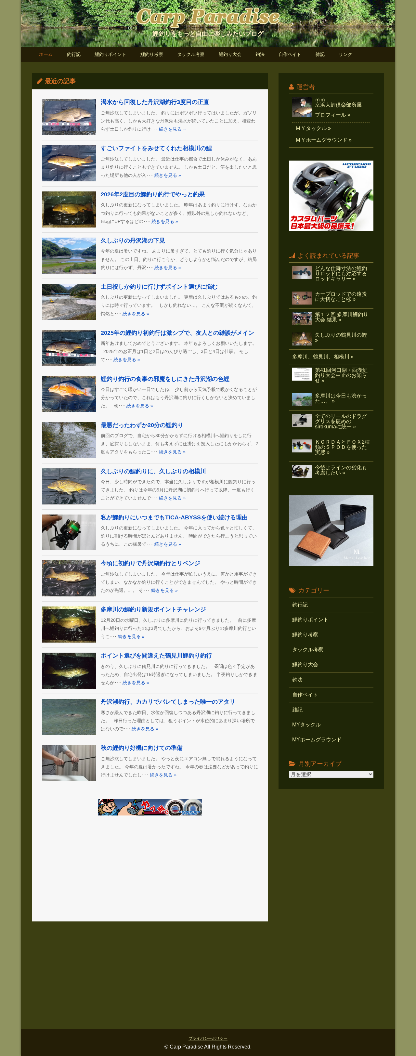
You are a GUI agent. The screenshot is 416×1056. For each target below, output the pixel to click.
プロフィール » (332, 115)
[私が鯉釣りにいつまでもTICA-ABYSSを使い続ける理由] (69, 533)
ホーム (46, 54)
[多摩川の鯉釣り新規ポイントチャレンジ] (69, 624)
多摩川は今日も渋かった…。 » (341, 398)
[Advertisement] (150, 869)
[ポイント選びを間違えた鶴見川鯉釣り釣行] (69, 671)
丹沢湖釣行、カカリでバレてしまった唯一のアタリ (168, 701)
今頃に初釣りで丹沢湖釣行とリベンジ (150, 563)
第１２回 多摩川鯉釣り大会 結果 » (341, 317)
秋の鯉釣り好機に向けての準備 (142, 748)
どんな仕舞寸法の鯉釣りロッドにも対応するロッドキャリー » (341, 273)
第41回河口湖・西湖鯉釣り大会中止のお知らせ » (341, 375)
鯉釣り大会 (230, 54)
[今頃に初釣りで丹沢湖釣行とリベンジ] (69, 578)
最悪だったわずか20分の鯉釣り (142, 425)
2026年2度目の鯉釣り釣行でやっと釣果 (153, 194)
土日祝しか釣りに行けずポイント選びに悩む (159, 286)
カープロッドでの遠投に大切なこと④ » (341, 296)
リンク (345, 54)
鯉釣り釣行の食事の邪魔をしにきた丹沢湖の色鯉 (165, 379)
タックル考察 (190, 54)
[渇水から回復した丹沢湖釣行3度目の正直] (69, 117)
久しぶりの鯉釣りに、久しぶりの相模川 (153, 471)
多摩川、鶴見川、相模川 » (323, 356)
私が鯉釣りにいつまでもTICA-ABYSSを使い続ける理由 (174, 517)
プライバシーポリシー (208, 1038)
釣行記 (74, 54)
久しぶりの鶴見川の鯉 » (341, 337)
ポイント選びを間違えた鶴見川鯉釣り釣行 (156, 655)
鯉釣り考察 (151, 54)
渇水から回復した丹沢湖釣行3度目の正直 (155, 102)
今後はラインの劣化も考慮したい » (341, 470)
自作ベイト (290, 54)
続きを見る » (172, 129)
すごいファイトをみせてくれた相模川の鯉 (156, 148)
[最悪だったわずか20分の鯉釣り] (69, 440)
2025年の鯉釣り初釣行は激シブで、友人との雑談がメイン (177, 333)
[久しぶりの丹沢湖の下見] (69, 256)
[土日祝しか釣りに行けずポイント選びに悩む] (69, 302)
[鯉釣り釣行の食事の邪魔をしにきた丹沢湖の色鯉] (69, 394)
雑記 (320, 54)
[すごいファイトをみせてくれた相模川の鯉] (69, 163)
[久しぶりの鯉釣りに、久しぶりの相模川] (69, 486)
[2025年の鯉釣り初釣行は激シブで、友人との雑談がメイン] (69, 348)
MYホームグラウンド (317, 739)
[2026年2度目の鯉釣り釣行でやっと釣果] (69, 209)
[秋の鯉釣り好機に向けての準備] (69, 763)
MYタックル (306, 724)
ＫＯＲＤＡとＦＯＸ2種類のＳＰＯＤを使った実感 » (342, 447)
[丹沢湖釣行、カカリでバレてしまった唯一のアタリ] (69, 717)
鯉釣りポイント (110, 54)
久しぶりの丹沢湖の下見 (133, 240)
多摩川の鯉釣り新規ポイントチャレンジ (153, 609)
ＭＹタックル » (313, 128)
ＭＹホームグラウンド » (323, 140)
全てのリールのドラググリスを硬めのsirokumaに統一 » (341, 421)
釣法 (260, 54)
